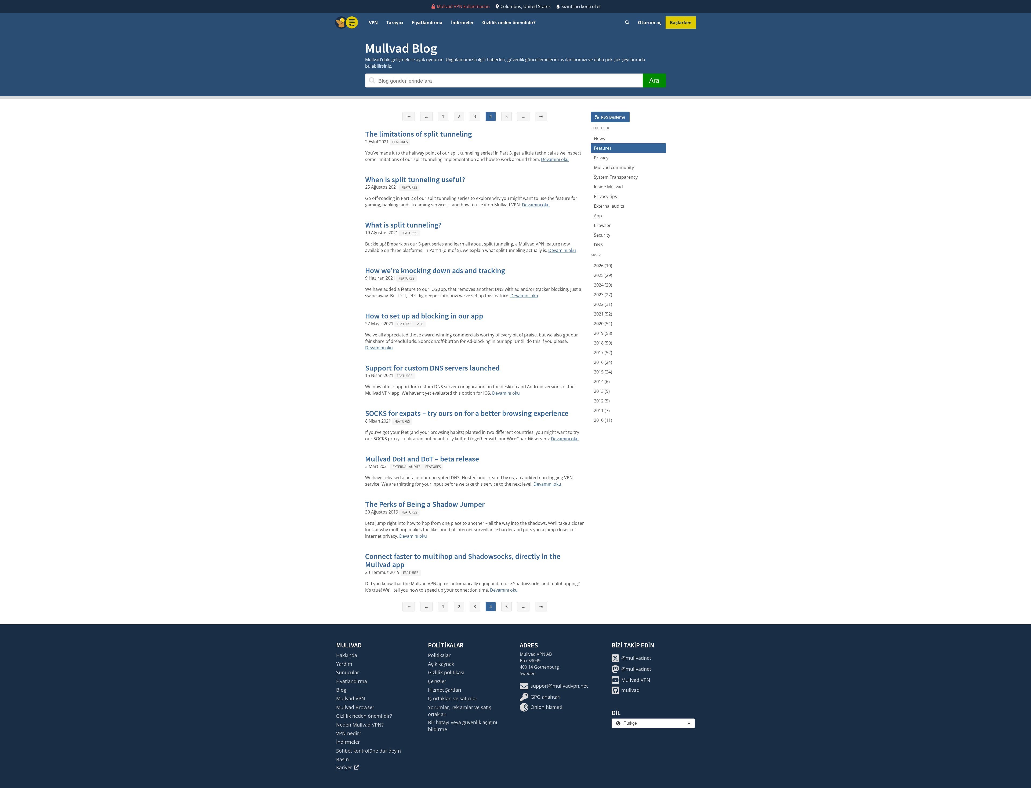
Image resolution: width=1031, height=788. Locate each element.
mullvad (630, 690)
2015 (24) (603, 372)
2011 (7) (602, 410)
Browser (602, 225)
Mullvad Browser (355, 707)
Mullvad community (614, 167)
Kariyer (344, 767)
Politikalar (439, 655)
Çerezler (437, 681)
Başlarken (681, 22)
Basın (342, 759)
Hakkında (346, 655)
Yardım (344, 664)
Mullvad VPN (350, 698)
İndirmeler (462, 22)
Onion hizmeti (546, 707)
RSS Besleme (613, 117)
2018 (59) (603, 343)
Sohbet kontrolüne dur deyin (368, 750)
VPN (373, 22)
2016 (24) (603, 362)
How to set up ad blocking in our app (424, 316)
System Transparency (616, 177)
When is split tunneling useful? (415, 179)
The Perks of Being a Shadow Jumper (425, 504)
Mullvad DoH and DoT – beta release (422, 459)
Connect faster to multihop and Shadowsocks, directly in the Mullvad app (462, 560)
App (420, 324)
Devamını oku (555, 159)
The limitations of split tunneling (418, 134)
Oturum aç (649, 22)
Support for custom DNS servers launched (432, 368)
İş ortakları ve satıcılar (452, 698)
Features (400, 142)
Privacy (601, 158)
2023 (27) (603, 295)
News (599, 138)
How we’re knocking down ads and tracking (435, 270)
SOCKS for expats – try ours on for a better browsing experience (466, 413)
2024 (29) (603, 285)
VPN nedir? (348, 733)
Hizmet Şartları (444, 690)
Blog (341, 690)
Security (602, 235)
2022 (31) (603, 304)
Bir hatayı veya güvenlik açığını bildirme (462, 725)
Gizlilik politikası (446, 672)
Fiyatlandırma (427, 22)
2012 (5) (602, 401)
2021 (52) (603, 314)
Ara (654, 80)
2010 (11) (603, 420)
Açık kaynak (441, 664)
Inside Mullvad (608, 187)
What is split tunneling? (403, 225)
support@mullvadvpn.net (559, 686)
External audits (406, 466)
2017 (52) (603, 352)
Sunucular (347, 672)
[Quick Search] (627, 22)
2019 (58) (603, 333)
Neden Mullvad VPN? (360, 724)
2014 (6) (602, 381)
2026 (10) (603, 266)
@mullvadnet (636, 658)
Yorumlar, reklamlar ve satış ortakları (459, 710)
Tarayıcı (394, 22)
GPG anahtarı (546, 697)
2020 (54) (603, 324)
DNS (598, 245)
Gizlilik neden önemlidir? (509, 22)
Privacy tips (605, 196)
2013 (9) (602, 391)
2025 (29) (603, 275)
